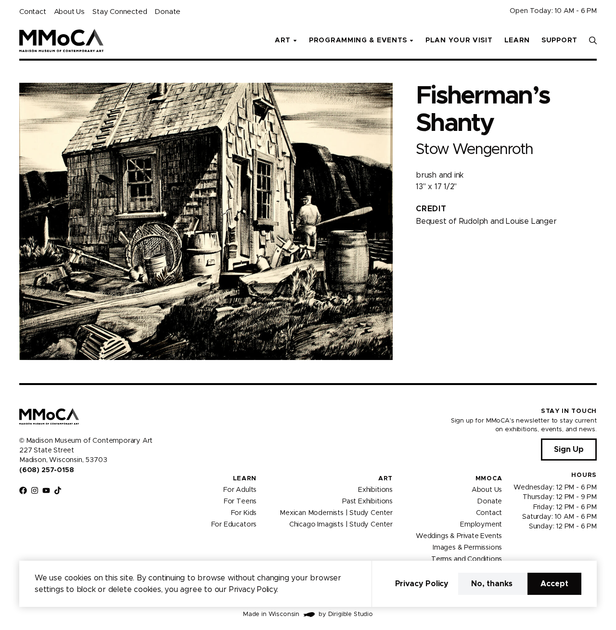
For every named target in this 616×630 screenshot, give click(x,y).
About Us (69, 11)
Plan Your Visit (459, 40)
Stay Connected (119, 11)
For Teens (240, 501)
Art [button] (283, 40)
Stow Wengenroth (474, 149)
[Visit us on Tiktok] (58, 490)
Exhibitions (375, 490)
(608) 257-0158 (46, 470)
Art (385, 479)
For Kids (244, 513)
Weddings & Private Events (459, 536)
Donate (167, 11)
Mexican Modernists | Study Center (336, 513)
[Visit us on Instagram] (34, 490)
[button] (593, 40)
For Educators (234, 524)
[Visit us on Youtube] (46, 490)
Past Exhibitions (367, 501)
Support (559, 40)
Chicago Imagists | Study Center (341, 524)
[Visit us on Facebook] (23, 490)
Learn (517, 40)
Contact (32, 11)
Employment (481, 524)
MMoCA (488, 479)
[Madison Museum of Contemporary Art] (61, 40)
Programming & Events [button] (358, 40)
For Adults (240, 490)
